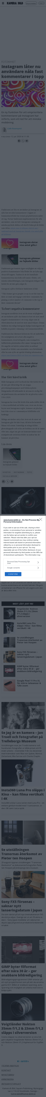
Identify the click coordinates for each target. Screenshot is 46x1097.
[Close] (41, 520)
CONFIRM (13, 574)
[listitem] (23, 562)
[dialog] (23, 549)
